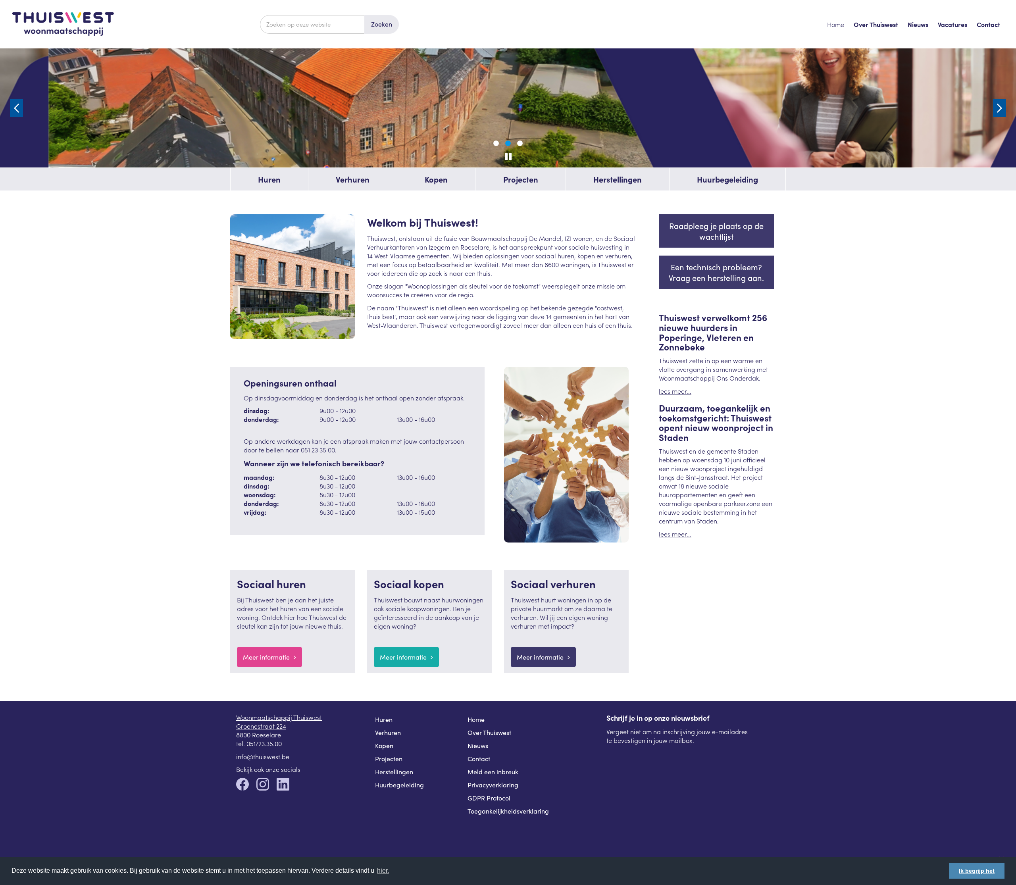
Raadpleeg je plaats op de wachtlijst (716, 231)
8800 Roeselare (258, 734)
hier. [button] (383, 870)
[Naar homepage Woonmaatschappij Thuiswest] (136, 24)
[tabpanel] (508, 107)
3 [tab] (520, 144)
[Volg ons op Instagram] (262, 785)
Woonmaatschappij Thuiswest (279, 717)
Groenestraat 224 (261, 725)
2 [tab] (508, 144)
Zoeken (381, 24)
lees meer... (675, 391)
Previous (16, 108)
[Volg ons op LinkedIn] (283, 785)
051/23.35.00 (264, 743)
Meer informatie (266, 657)
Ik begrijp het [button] (977, 871)
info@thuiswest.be (262, 756)
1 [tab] (496, 144)
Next (999, 108)
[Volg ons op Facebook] (242, 785)
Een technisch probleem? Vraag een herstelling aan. (716, 272)
